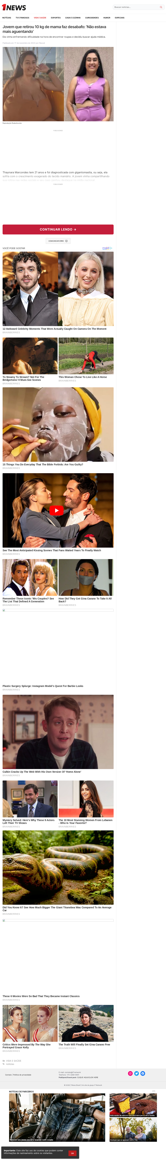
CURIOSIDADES (92, 18)
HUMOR (106, 18)
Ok (72, 1153)
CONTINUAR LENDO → (58, 229)
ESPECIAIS (119, 18)
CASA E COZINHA (73, 18)
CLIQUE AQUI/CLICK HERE (87, 1077)
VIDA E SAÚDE (40, 18)
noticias (10, 1064)
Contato (8, 1075)
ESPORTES (56, 18)
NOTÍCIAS (6, 18)
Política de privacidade (22, 1075)
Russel (42, 43)
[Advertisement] (58, 150)
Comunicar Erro (56, 241)
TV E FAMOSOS (22, 18)
